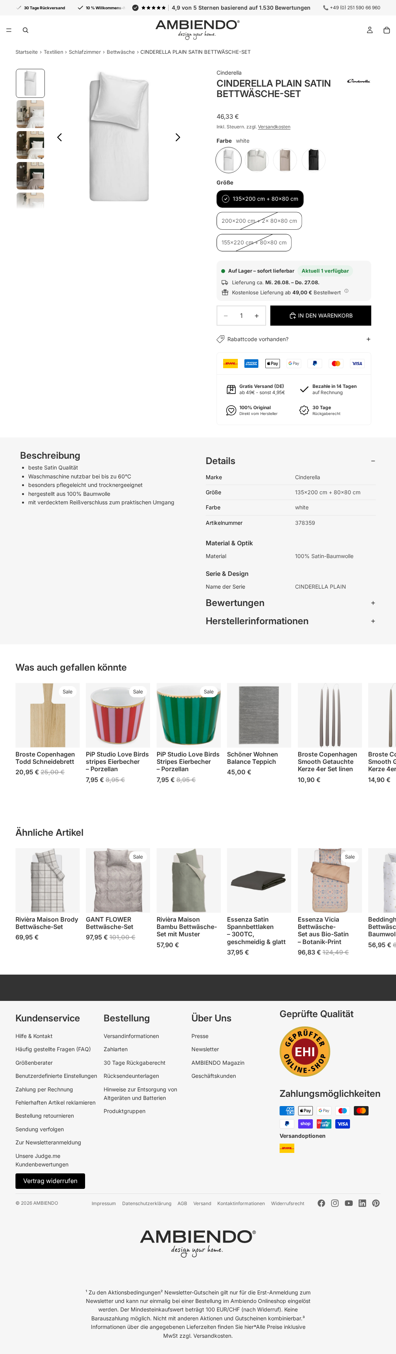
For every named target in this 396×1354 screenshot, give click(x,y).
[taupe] (285, 160)
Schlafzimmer (85, 52)
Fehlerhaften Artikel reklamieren (55, 1102)
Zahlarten (116, 1049)
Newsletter (205, 1049)
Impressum (104, 1203)
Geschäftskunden (213, 1075)
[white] (229, 160)
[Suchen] (25, 30)
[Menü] (9, 30)
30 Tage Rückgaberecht (135, 1062)
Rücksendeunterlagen (131, 1075)
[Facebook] (321, 1203)
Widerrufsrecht (287, 1203)
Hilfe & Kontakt (34, 1036)
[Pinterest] (376, 1203)
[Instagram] (335, 1203)
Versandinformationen (131, 1036)
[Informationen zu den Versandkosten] (346, 291)
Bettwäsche (121, 52)
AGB (182, 1203)
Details (221, 460)
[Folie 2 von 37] (30, 114)
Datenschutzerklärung (146, 1203)
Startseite (26, 52)
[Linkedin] (362, 1203)
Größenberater (34, 1062)
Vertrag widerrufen (50, 1181)
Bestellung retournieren (44, 1115)
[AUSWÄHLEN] (68, 736)
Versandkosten (274, 127)
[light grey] (257, 160)
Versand (202, 1203)
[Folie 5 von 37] (30, 206)
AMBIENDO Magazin (217, 1062)
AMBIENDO (45, 1203)
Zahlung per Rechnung (44, 1089)
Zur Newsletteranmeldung (48, 1142)
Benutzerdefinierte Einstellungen (56, 1075)
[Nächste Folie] (180, 138)
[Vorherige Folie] (57, 138)
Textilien (53, 52)
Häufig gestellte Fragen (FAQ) (53, 1049)
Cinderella (229, 72)
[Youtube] (348, 1203)
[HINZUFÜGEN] (209, 736)
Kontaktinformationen (241, 1203)
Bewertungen (235, 602)
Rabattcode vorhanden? (257, 339)
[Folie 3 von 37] (30, 145)
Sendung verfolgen (39, 1129)
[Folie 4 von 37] (30, 176)
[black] (314, 160)
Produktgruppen (124, 1111)
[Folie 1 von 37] (30, 83)
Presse (199, 1036)
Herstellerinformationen (257, 621)
